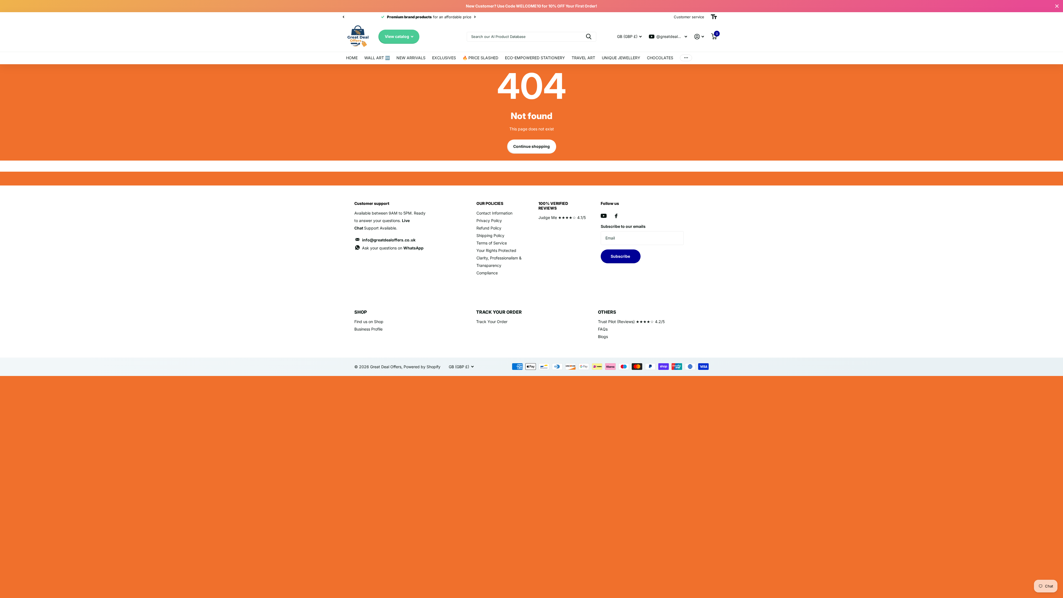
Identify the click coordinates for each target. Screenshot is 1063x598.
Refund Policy (488, 228)
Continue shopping (531, 146)
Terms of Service (491, 243)
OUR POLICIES (489, 203)
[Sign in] (699, 36)
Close (1057, 6)
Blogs (603, 336)
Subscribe (621, 256)
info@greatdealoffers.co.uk (389, 240)
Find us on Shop (368, 321)
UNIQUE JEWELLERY (621, 57)
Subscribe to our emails (623, 226)
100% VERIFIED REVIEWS (553, 205)
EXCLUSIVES (444, 57)
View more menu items (686, 58)
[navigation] (343, 17)
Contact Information (494, 213)
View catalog (397, 36)
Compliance (487, 272)
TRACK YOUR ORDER (499, 312)
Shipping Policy (490, 235)
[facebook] (616, 216)
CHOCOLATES (660, 57)
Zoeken (588, 37)
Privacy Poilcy (489, 220)
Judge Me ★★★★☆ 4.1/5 (562, 217)
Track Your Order (491, 321)
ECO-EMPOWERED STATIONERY (535, 57)
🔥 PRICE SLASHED (480, 57)
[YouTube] (604, 216)
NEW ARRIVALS (410, 57)
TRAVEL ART (583, 57)
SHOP (360, 312)
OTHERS (607, 312)
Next (439, 17)
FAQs (603, 329)
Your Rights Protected (496, 250)
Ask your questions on (393, 248)
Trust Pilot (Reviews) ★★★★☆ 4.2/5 (631, 321)
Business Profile (368, 329)
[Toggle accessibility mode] (714, 16)
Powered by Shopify (422, 366)
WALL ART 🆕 (377, 57)
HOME (352, 57)
